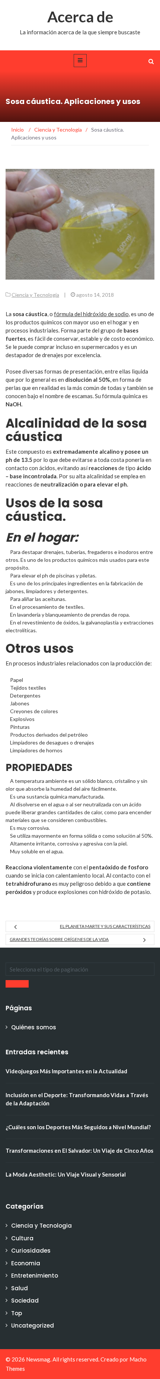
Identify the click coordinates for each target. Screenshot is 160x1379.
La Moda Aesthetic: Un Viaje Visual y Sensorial (66, 1174)
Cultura (22, 1238)
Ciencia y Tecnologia (35, 295)
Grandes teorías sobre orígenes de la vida (59, 939)
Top (16, 1313)
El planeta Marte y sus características (105, 926)
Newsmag (38, 1359)
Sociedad (25, 1300)
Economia (25, 1263)
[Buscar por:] (80, 969)
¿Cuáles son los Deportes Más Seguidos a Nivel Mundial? (78, 1127)
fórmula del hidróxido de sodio (91, 314)
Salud (19, 1288)
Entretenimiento (34, 1275)
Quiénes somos (33, 1027)
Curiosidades (31, 1250)
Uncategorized (32, 1325)
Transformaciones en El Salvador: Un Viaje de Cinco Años (79, 1150)
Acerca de (80, 17)
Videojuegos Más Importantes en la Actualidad (66, 1071)
